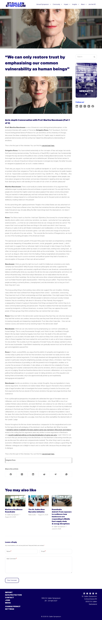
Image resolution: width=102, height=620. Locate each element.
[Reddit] (44, 474)
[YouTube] (89, 106)
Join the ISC (92, 4)
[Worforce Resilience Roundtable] (15, 500)
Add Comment (12, 558)
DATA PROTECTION (13, 595)
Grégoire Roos (10, 460)
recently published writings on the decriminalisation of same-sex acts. (32, 435)
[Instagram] (85, 106)
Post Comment (12, 580)
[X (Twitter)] (21, 474)
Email (43, 551)
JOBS (7, 600)
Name (9, 551)
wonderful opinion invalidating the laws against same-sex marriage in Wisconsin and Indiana (38, 430)
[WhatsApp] (66, 474)
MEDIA (8, 603)
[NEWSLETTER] (86, 80)
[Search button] (94, 57)
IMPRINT (9, 592)
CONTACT (9, 598)
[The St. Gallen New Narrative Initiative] (38, 500)
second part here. (48, 146)
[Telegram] (55, 474)
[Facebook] (10, 474)
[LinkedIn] (33, 474)
